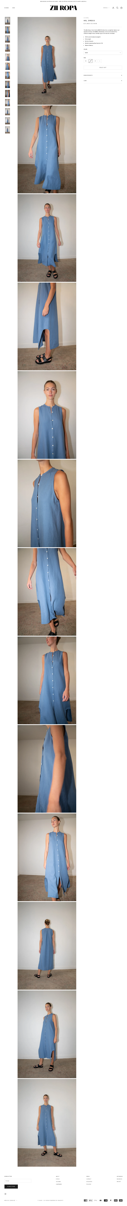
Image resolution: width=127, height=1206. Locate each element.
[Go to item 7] (7, 75)
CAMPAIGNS (59, 1184)
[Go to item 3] (7, 39)
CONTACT (88, 1179)
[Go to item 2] (7, 30)
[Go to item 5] (7, 57)
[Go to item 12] (7, 121)
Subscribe (11, 1186)
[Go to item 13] (7, 130)
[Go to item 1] (7, 21)
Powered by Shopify (56, 1200)
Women (6, 7)
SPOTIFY (119, 1181)
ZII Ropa (86, 17)
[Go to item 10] (7, 102)
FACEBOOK (119, 1179)
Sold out (102, 67)
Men (13, 7)
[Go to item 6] (7, 66)
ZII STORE (58, 1181)
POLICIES (88, 1184)
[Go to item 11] (7, 111)
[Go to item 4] (7, 48)
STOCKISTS (89, 1181)
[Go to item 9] (7, 93)
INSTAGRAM (120, 1176)
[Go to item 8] (7, 84)
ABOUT (57, 1176)
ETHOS (57, 1179)
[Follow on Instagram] (5, 1194)
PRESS (87, 1176)
